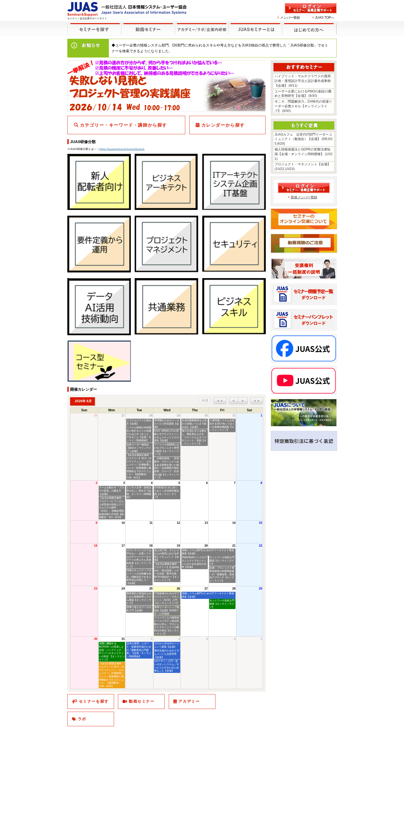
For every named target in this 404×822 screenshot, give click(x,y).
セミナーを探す (94, 28)
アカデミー (189, 701)
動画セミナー (142, 701)
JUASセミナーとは (256, 28)
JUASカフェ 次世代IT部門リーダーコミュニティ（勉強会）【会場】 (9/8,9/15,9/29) (304, 139)
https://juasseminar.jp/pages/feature (122, 148)
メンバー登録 (290, 18)
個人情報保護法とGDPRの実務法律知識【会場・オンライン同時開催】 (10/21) (304, 154)
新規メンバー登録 (304, 197)
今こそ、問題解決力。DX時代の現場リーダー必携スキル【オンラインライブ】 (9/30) (303, 106)
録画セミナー (148, 28)
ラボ (82, 719)
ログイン (310, 8)
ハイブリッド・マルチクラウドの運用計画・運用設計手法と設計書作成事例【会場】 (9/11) (303, 80)
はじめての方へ (310, 28)
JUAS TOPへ (324, 18)
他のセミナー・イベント (202, 28)
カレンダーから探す (223, 125)
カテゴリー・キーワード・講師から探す (123, 125)
